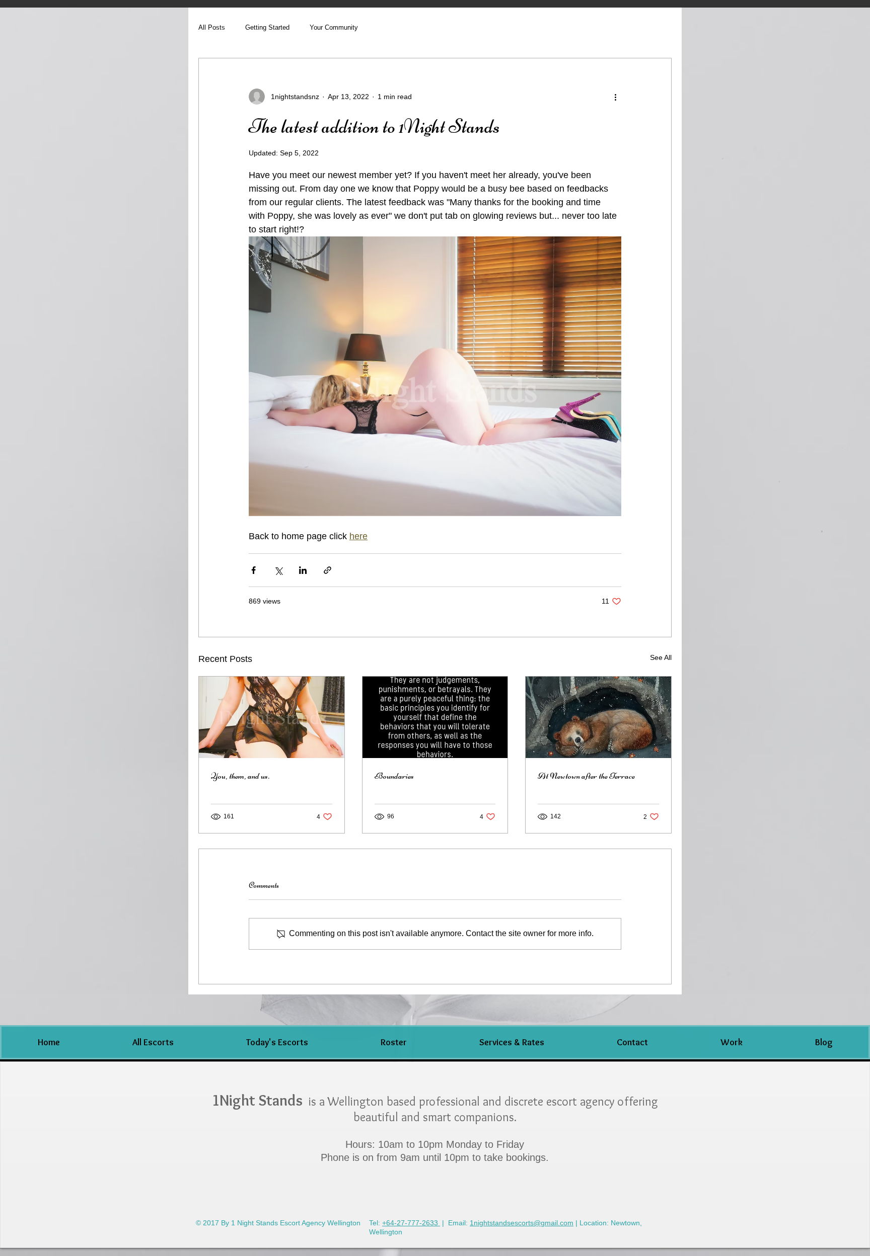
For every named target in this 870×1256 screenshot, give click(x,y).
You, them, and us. (240, 775)
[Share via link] (327, 570)
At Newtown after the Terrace (586, 775)
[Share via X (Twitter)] (278, 570)
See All (661, 657)
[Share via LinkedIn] (303, 570)
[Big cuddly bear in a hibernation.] (598, 717)
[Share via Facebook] (253, 570)
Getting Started (267, 27)
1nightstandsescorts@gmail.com (521, 1223)
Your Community (334, 27)
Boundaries (394, 775)
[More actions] (615, 97)
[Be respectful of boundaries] (435, 717)
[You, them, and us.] (271, 717)
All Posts (211, 27)
